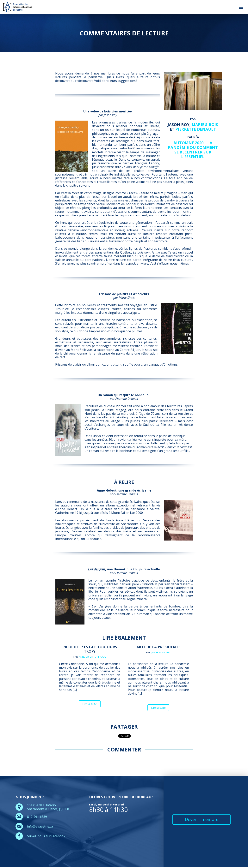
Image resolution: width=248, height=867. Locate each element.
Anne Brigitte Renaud (92, 656)
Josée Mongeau (161, 652)
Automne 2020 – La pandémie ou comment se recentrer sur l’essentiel (193, 149)
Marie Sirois (205, 124)
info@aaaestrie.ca (40, 826)
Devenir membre (201, 819)
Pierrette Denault (195, 129)
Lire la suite (89, 704)
